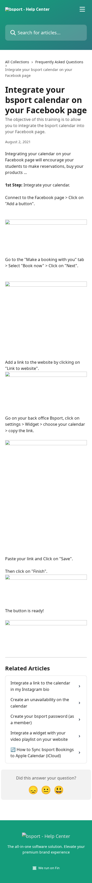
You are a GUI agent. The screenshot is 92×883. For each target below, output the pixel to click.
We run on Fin (49, 868)
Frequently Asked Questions (59, 61)
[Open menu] (82, 9)
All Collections (17, 61)
